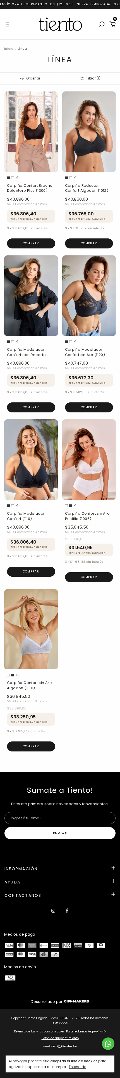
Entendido (77, 1066)
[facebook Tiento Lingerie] (67, 910)
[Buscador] (102, 24)
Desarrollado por (47, 1001)
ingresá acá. (97, 1031)
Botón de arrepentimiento (60, 1038)
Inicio (8, 48)
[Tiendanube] (60, 1047)
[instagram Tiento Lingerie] (53, 910)
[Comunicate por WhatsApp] (108, 1043)
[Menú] (8, 24)
